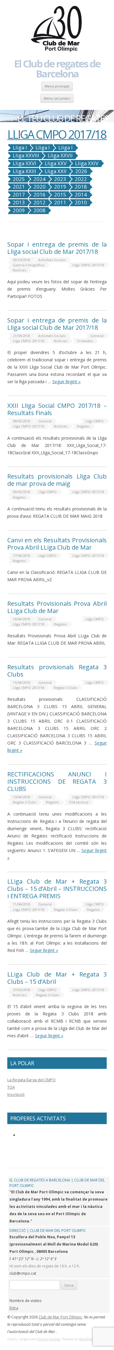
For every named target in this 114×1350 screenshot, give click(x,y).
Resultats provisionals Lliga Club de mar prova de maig (57, 480)
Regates (83, 426)
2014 (81, 194)
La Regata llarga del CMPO (31, 1079)
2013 (19, 202)
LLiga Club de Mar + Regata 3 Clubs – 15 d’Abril (57, 978)
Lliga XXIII (24, 171)
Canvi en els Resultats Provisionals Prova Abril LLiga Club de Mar (57, 543)
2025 (19, 179)
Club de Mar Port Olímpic (60, 1317)
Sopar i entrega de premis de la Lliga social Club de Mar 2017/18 (57, 248)
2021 (19, 186)
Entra (13, 1308)
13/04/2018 (21, 797)
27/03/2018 (21, 989)
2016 (39, 194)
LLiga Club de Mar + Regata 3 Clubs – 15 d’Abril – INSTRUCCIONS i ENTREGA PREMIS (57, 888)
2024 (39, 179)
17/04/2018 (21, 555)
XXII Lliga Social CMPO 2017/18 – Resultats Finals (57, 409)
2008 (39, 210)
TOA (11, 1087)
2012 (39, 202)
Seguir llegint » (66, 381)
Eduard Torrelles (48, 1339)
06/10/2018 (21, 259)
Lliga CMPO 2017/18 (88, 265)
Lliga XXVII (60, 155)
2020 (39, 186)
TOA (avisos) (78, 802)
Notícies (19, 270)
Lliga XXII (56, 171)
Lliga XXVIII (26, 155)
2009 (19, 210)
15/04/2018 (21, 682)
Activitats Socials (51, 259)
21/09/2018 (21, 335)
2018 (81, 186)
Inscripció (16, 1094)
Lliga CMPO (94, 421)
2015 (60, 194)
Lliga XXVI (24, 163)
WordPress (86, 1339)
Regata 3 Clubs (65, 687)
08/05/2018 (21, 421)
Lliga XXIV (86, 163)
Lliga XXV (56, 163)
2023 (60, 179)
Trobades (85, 341)
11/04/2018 (21, 904)
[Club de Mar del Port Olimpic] (57, 29)
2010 (81, 202)
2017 (19, 194)
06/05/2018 (21, 491)
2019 (60, 186)
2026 (81, 171)
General (97, 335)
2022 (81, 179)
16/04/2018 (21, 619)
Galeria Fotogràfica (28, 265)
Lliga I (20, 147)
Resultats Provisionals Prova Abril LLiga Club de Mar (57, 607)
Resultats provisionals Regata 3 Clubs (57, 670)
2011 (60, 202)
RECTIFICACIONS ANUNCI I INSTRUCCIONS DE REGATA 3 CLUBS (57, 781)
